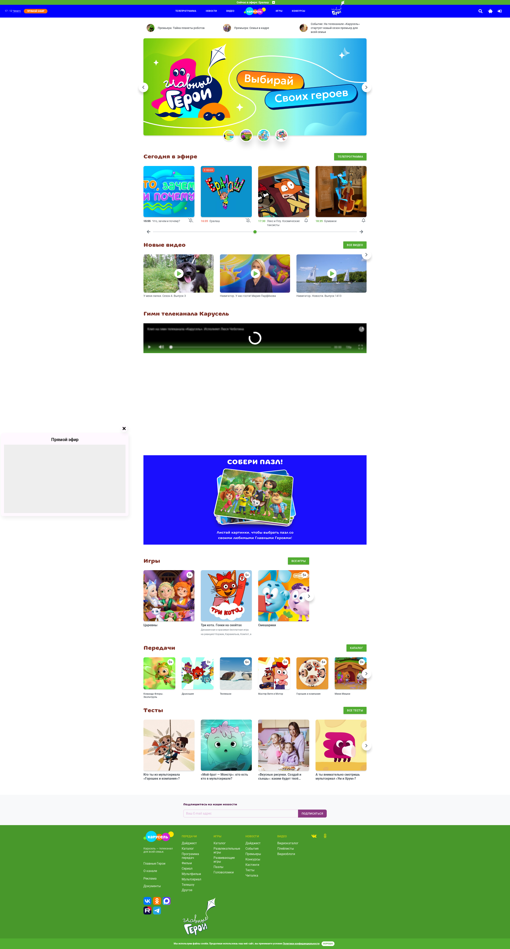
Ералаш (215, 221)
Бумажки (330, 221)
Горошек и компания (308, 693)
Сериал (187, 868)
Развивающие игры (224, 859)
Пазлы (218, 867)
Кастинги (252, 865)
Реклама (150, 878)
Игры (279, 11)
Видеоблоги (286, 854)
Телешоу (188, 885)
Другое (187, 890)
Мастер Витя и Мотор (270, 693)
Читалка (251, 875)
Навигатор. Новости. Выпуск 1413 (318, 295)
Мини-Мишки (342, 693)
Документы (152, 886)
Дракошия (188, 693)
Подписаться (312, 813)
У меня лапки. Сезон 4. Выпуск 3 (164, 295)
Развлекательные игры (227, 850)
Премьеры (253, 854)
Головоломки (224, 872)
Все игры (298, 561)
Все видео (355, 245)
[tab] (314, 836)
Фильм (187, 863)
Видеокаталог (287, 843)
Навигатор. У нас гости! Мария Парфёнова (248, 295)
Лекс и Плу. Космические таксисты (283, 223)
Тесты (249, 870)
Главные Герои (154, 863)
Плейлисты (285, 848)
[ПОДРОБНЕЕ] (168, 191)
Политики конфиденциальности (301, 943)
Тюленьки (225, 693)
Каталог (356, 648)
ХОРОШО (328, 943)
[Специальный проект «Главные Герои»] (325, 8)
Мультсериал (191, 879)
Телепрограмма (185, 11)
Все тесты (355, 710)
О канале (150, 871)
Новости (211, 11)
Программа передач (190, 856)
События (252, 848)
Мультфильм (191, 874)
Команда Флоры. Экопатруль (153, 695)
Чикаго (17, 11)
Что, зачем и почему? (166, 221)
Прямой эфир (64, 439)
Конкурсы (298, 11)
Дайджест (189, 843)
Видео (230, 11)
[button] (228, 135)
